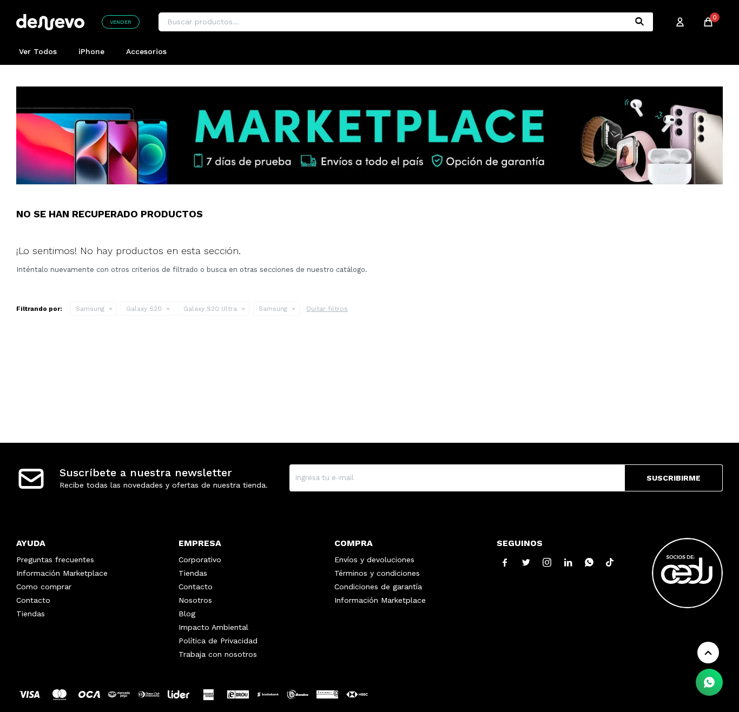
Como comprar (43, 586)
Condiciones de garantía (378, 586)
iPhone (91, 51)
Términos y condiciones (377, 573)
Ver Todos (38, 51)
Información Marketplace (62, 573)
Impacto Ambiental (213, 627)
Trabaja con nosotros (218, 654)
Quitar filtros (327, 308)
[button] (639, 21)
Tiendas (30, 613)
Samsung (90, 308)
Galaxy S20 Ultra (210, 308)
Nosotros (195, 600)
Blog (187, 613)
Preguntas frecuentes (55, 559)
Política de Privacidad (218, 640)
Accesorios (146, 51)
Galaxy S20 (144, 308)
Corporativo (200, 559)
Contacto (33, 600)
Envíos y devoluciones (374, 559)
